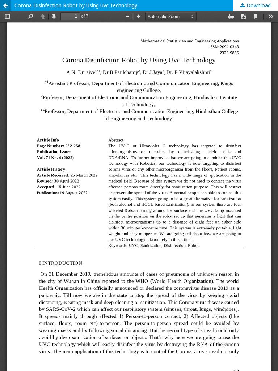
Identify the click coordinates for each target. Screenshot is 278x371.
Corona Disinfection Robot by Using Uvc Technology (75, 5)
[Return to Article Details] (5, 5)
